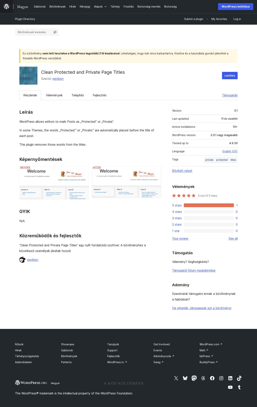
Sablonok (67, 350)
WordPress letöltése (236, 6)
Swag (159, 362)
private (209, 159)
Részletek (30, 95)
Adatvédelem (23, 362)
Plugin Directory (25, 19)
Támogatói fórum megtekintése (193, 270)
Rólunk (19, 344)
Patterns (66, 362)
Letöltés (229, 75)
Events (158, 350)
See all (233, 238)
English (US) (230, 151)
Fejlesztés (99, 95)
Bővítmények (69, 356)
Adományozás (164, 356)
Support (112, 350)
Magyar (55, 383)
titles (233, 159)
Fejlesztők (113, 356)
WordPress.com (211, 344)
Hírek (18, 350)
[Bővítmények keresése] (55, 32)
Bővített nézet (182, 171)
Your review (180, 238)
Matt (204, 350)
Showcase (67, 344)
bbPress (206, 356)
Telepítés (77, 95)
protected (222, 159)
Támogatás (230, 95)
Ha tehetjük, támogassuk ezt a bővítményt (201, 308)
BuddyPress (209, 362)
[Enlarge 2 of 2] (156, 171)
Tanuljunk (113, 344)
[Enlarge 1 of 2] (84, 171)
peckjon (58, 79)
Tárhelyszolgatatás (27, 356)
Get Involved (162, 344)
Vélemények (54, 95)
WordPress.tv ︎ (117, 362)
